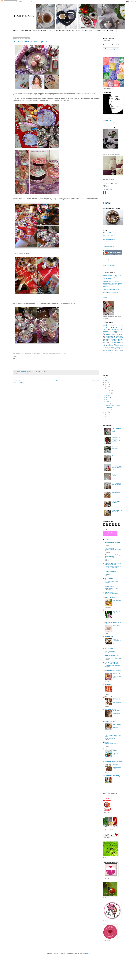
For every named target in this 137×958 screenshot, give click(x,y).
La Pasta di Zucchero (115, 474)
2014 (106, 389)
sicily (121, 337)
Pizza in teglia (116, 685)
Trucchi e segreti (115, 342)
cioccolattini (110, 345)
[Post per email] (36, 371)
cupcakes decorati (22, 373)
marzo (107, 404)
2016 (106, 384)
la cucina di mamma (110, 709)
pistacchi (111, 344)
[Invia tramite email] (39, 371)
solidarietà (105, 348)
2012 (106, 414)
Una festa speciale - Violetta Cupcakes (30, 41)
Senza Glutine (16, 33)
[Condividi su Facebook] (45, 371)
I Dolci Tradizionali (26, 30)
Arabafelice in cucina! (110, 749)
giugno (108, 397)
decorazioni (29, 373)
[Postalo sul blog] (41, 371)
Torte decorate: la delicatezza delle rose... (116, 485)
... (103, 280)
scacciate (109, 351)
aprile (107, 401)
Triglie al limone (116, 625)
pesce (121, 345)
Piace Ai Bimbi (26, 33)
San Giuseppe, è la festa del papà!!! (117, 511)
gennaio (108, 410)
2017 (106, 382)
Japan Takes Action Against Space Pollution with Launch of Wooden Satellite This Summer (113, 737)
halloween (118, 347)
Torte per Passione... (110, 610)
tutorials (120, 333)
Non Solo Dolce (111, 30)
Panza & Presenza (110, 597)
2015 (106, 386)
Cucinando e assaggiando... (112, 775)
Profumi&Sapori (109, 578)
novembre (108, 390)
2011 (106, 417)
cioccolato (106, 331)
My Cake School (109, 586)
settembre (108, 393)
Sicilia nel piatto (116, 492)
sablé (104, 351)
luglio (107, 395)
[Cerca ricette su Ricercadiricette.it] (108, 265)
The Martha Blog (109, 548)
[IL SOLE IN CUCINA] (104, 193)
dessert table (119, 336)
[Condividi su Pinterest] (46, 371)
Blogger (88, 953)
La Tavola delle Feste (99, 30)
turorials (109, 350)
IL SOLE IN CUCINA (107, 189)
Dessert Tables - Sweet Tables (84, 30)
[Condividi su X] (43, 371)
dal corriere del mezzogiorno (110, 233)
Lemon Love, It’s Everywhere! (111, 544)
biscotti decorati (110, 334)
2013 (106, 412)
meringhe (105, 342)
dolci (34, 373)
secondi (106, 347)
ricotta (116, 345)
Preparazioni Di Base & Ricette (67, 33)
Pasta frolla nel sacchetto (116, 502)
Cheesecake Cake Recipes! (111, 588)
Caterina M (108, 120)
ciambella (111, 341)
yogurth (112, 347)
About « (107, 742)
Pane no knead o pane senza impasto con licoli (116, 712)
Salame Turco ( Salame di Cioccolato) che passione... (116, 439)
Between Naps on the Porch (112, 542)
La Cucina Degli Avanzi (50, 33)
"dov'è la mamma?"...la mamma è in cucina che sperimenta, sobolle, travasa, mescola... (112, 277)
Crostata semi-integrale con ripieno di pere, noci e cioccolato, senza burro (117, 640)
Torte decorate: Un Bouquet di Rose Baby (116, 430)
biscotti (121, 334)
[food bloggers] (112, 255)
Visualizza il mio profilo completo (111, 122)
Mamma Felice (109, 648)
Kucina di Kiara (109, 636)
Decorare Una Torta (37, 33)
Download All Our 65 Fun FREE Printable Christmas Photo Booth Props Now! (112, 665)
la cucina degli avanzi (111, 337)
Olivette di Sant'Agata (115, 447)
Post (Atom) (21, 382)
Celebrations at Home (110, 571)
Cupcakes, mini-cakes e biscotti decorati (64, 30)
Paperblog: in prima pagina (112, 655)
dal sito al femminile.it (108, 236)
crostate (118, 341)
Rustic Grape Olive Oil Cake (111, 593)
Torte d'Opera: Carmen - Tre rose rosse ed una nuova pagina (117, 467)
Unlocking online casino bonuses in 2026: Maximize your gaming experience (113, 581)
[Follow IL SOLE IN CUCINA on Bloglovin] (111, 49)
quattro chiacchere (108, 333)
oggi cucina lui (117, 350)
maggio (108, 399)
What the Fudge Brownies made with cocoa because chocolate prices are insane (117, 701)
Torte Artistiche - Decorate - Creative (42, 30)
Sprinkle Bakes (109, 592)
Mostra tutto (120, 787)
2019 (106, 378)
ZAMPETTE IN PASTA (110, 721)
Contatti (79, 33)
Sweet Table (113, 348)
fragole (105, 344)
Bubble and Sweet (109, 697)
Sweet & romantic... (117, 456)
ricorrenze (116, 331)
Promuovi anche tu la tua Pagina (110, 194)
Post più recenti (17, 380)
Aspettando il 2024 (117, 776)
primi (117, 344)
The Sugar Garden (110, 734)
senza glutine (109, 336)
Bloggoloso (108, 684)
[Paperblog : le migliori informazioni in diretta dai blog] (107, 261)
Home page (16, 30)
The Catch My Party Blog (111, 662)
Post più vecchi (95, 380)
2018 (106, 380)
